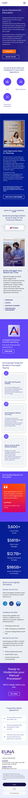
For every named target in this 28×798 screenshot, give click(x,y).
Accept (14, 784)
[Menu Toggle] (24, 3)
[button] (2, 226)
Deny (14, 789)
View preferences (14, 793)
